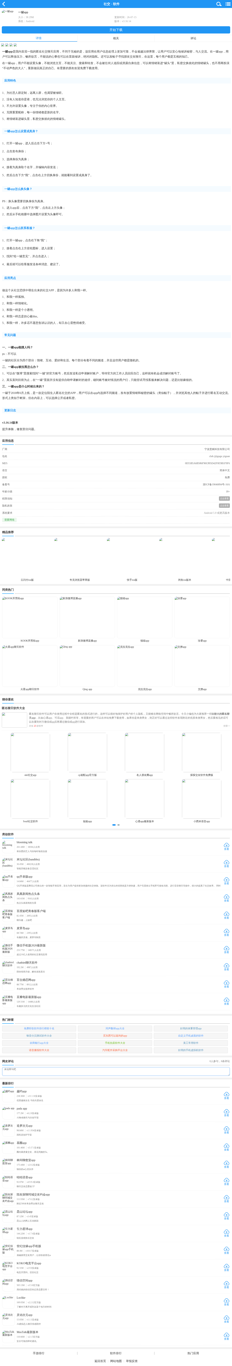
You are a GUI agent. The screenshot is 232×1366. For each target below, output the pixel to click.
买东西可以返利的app (115, 1035)
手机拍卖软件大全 (115, 1043)
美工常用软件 (190, 1043)
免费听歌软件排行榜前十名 (39, 1028)
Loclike (21, 1297)
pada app (22, 1108)
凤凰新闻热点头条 (28, 893)
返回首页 (100, 1361)
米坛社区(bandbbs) (28, 859)
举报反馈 (132, 1361)
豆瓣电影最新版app (29, 997)
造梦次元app (24, 1125)
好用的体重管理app (191, 1028)
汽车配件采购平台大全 (115, 1050)
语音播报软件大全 (39, 1050)
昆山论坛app (24, 1211)
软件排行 (116, 1353)
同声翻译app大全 (115, 1028)
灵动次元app (24, 1314)
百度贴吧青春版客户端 (31, 911)
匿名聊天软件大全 (13, 708)
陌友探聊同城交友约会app (33, 1194)
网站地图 (116, 1361)
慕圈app (22, 1142)
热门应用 (193, 1353)
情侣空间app (24, 1280)
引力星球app (24, 1228)
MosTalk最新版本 (27, 1332)
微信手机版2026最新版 (31, 945)
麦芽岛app (23, 928)
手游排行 (38, 1353)
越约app (22, 1091)
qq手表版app (24, 876)
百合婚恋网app (26, 979)
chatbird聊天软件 (27, 962)
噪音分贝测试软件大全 (39, 1035)
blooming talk (24, 842)
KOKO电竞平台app (29, 1263)
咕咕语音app (24, 1177)
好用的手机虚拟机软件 (191, 1050)
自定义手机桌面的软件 (191, 1035)
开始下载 (116, 30)
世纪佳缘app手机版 (29, 1246)
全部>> (226, 726)
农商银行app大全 (39, 1043)
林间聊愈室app (26, 1160)
